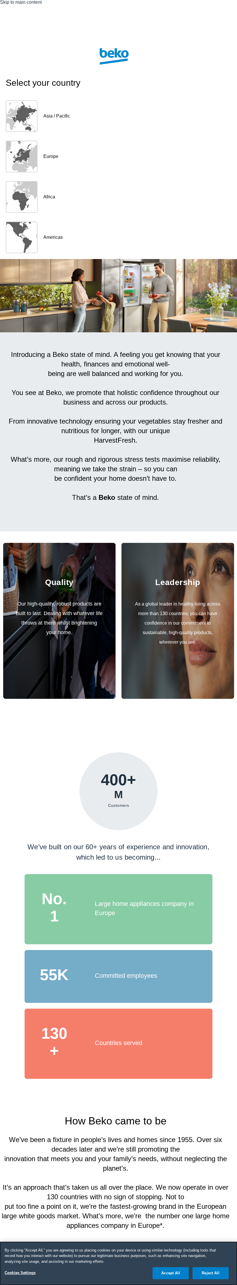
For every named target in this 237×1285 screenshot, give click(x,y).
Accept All (170, 1273)
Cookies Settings (20, 1273)
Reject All (210, 1273)
